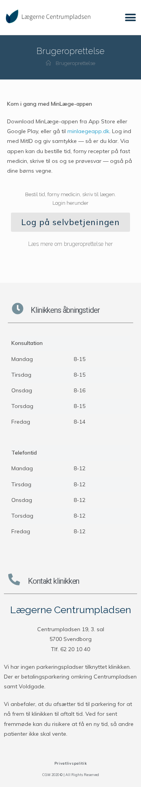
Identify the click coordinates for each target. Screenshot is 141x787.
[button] (130, 17)
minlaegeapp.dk (88, 131)
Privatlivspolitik (70, 763)
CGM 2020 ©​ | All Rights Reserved (70, 775)
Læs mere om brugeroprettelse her (70, 244)
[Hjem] (48, 63)
